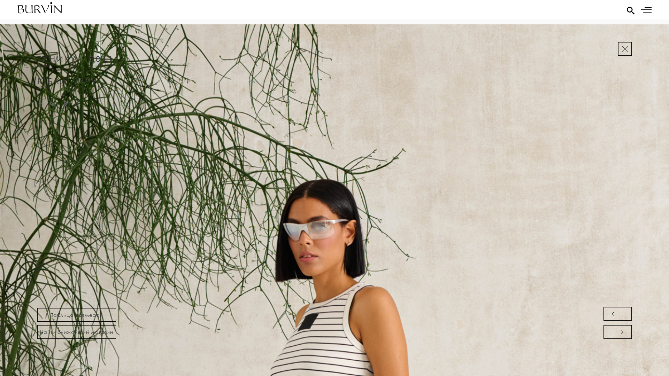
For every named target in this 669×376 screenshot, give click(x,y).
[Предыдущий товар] (617, 314)
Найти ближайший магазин (76, 332)
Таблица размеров (76, 315)
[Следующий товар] (617, 332)
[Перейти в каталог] (625, 49)
